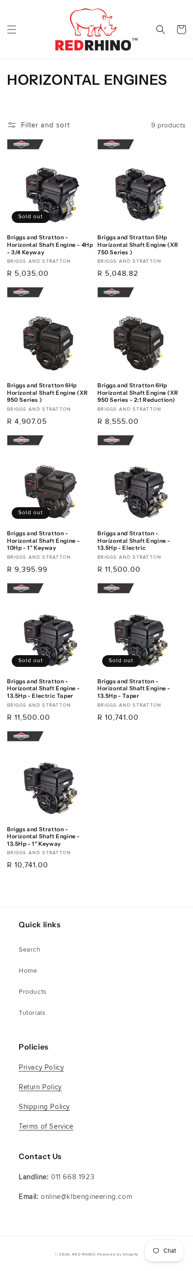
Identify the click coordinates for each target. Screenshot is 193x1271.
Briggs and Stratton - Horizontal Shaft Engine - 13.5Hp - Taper (134, 688)
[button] (11, 29)
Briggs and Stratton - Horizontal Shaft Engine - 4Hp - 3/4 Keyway (50, 244)
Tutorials (32, 1013)
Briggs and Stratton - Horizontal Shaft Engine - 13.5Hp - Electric (134, 540)
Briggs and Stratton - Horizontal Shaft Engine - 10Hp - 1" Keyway (43, 540)
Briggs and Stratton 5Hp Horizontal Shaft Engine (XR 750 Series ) (137, 244)
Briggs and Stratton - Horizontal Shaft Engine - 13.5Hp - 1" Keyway (43, 836)
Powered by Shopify (118, 1254)
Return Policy (40, 1087)
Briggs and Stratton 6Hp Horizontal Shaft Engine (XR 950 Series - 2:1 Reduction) (137, 392)
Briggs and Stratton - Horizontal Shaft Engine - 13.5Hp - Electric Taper (43, 688)
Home (28, 971)
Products (33, 992)
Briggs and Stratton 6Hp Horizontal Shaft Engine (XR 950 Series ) (47, 392)
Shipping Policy (44, 1106)
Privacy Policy (41, 1067)
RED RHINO (83, 1254)
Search (30, 949)
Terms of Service (46, 1126)
